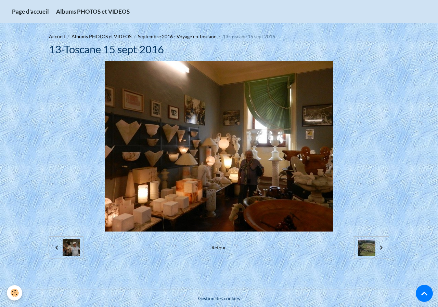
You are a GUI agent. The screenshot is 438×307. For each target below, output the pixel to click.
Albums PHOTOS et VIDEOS (93, 11)
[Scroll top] (424, 293)
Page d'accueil (30, 11)
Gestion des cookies (219, 298)
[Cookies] (14, 293)
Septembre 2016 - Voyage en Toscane (177, 36)
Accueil (57, 36)
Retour (218, 247)
